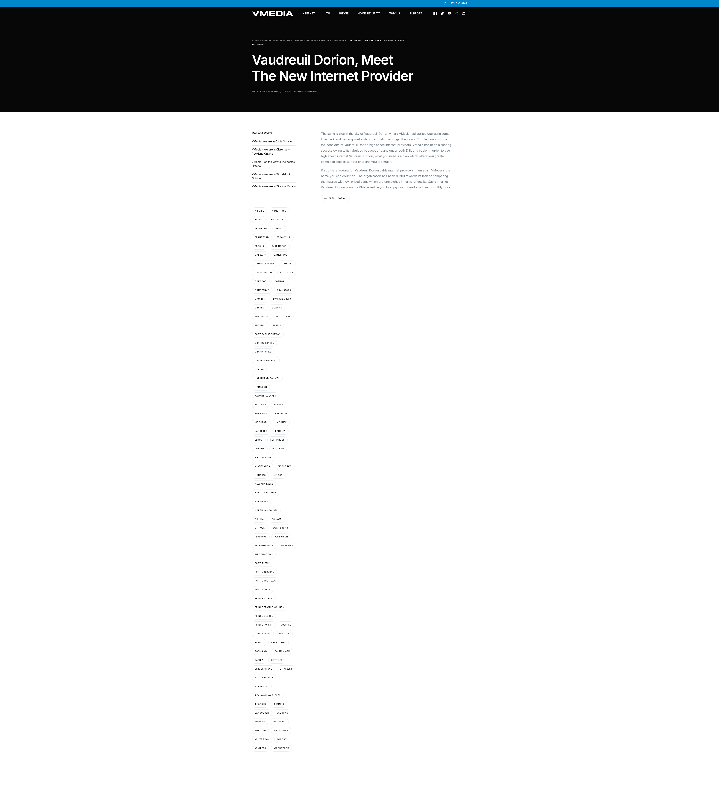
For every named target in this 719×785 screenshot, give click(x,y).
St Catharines (264, 677)
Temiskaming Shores (267, 695)
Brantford (262, 237)
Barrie (259, 220)
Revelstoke (278, 642)
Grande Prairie (264, 343)
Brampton (261, 228)
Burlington (279, 246)
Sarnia (259, 660)
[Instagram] (456, 13)
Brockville (284, 237)
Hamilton (261, 387)
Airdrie (259, 211)
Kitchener (261, 422)
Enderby (260, 325)
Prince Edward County (269, 607)
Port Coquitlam (265, 581)
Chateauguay (263, 272)
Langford (261, 431)
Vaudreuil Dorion (305, 91)
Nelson (278, 475)
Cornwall (280, 281)
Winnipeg (260, 748)
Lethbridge (277, 440)
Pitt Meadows (264, 554)
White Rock (262, 739)
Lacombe (281, 422)
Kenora (278, 404)
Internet (274, 91)
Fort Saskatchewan (268, 334)
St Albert (286, 669)
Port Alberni (263, 563)
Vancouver (262, 713)
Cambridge (280, 255)
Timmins (279, 704)
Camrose (287, 264)
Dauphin (260, 299)
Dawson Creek (282, 299)
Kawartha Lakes (265, 396)
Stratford (262, 686)
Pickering (287, 545)
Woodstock (281, 748)
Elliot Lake (283, 316)
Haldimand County (267, 378)
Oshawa (276, 519)
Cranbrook (284, 290)
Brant (279, 228)
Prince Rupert (264, 625)
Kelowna (260, 404)
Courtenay (262, 290)
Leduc (259, 440)
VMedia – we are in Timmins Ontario (274, 186)
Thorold (260, 704)
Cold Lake (286, 272)
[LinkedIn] (463, 13)
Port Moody (262, 589)
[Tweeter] (442, 13)
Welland (260, 730)
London (260, 449)
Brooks (259, 246)
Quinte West (263, 633)
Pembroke (261, 537)
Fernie (277, 325)
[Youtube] (449, 13)
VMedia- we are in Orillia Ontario (272, 141)
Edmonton (261, 316)
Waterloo (279, 722)
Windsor (282, 739)
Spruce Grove (263, 669)
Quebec (287, 91)
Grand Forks (263, 352)
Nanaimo (260, 475)
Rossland (261, 651)
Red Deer (284, 633)
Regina (259, 642)
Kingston (281, 413)
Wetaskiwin (281, 730)
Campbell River (264, 264)
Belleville (277, 220)
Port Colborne (264, 572)
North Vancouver (266, 510)
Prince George (264, 616)
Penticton (281, 537)
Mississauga (262, 466)
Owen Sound (280, 528)
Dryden (259, 308)
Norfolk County (265, 493)
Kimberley (261, 413)
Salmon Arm (282, 651)
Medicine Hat (263, 457)
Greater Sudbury (266, 360)
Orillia (259, 519)
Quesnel (286, 625)
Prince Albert (264, 598)
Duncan (277, 308)
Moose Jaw (285, 466)
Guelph (259, 369)
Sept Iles (276, 660)
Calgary (260, 255)
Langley (280, 431)
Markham (278, 449)
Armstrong (279, 211)
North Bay (261, 501)
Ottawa (260, 528)
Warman (260, 722)
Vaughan (282, 713)
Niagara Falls (264, 484)
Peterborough (264, 545)
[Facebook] (435, 13)
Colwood (261, 281)
